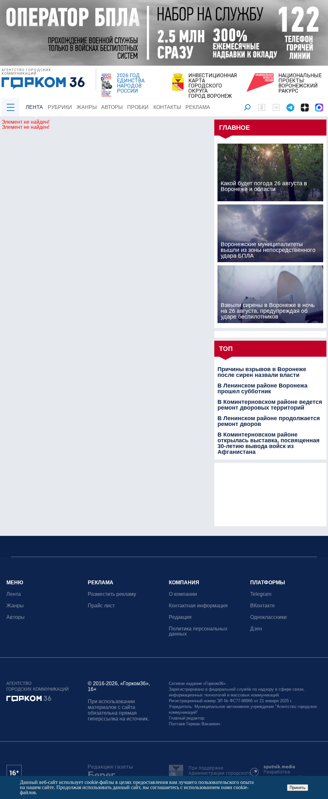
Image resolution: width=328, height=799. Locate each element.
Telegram (260, 594)
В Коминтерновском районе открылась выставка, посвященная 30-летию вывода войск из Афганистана (268, 443)
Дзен (256, 628)
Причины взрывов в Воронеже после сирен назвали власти (261, 372)
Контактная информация (198, 605)
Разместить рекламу (112, 594)
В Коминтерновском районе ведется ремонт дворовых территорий (269, 405)
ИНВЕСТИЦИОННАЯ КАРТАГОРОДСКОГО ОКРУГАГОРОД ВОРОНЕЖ (212, 86)
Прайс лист (101, 605)
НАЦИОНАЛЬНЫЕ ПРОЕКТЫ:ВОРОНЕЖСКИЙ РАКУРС (300, 83)
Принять (298, 787)
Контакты (167, 107)
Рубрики (60, 107)
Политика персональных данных (198, 631)
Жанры (87, 107)
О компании (183, 594)
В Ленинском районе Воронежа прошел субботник (262, 388)
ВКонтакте (262, 605)
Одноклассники (268, 617)
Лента (34, 107)
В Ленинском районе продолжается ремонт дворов (268, 421)
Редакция (180, 617)
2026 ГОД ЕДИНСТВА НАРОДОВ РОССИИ (130, 83)
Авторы (112, 107)
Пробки (138, 107)
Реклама (197, 107)
